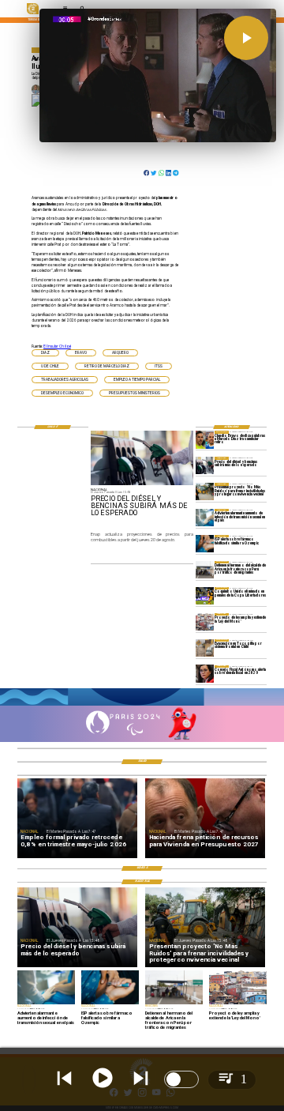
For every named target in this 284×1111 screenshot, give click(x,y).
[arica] (205, 569)
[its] (205, 517)
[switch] (181, 1079)
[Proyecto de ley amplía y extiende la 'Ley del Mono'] (205, 622)
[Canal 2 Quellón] (142, 704)
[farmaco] (205, 543)
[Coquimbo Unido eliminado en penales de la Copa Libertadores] (205, 595)
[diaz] (205, 439)
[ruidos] (205, 491)
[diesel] (205, 465)
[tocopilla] (205, 648)
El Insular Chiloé (57, 346)
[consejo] (205, 674)
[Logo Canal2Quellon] (32, 13)
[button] (45, 352)
